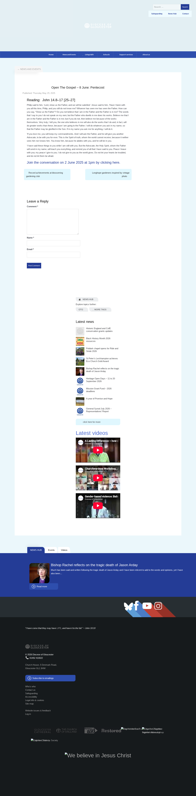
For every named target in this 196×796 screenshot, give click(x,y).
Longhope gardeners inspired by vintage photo (110, 174)
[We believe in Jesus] (98, 755)
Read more (42, 586)
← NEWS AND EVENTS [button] (29, 69)
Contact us (30, 690)
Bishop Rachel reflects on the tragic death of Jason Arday (94, 565)
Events (51, 550)
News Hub (87, 299)
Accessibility (31, 697)
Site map (29, 703)
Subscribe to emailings (43, 678)
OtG (81, 309)
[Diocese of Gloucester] (98, 25)
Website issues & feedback (38, 710)
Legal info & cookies (34, 700)
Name (30, 237)
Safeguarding (31, 693)
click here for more (91, 422)
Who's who (30, 686)
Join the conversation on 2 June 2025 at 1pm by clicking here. (73, 162)
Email (30, 249)
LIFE (59, 628)
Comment (32, 206)
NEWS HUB (36, 550)
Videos (64, 550)
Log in (28, 714)
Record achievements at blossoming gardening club (44, 174)
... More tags (99, 309)
